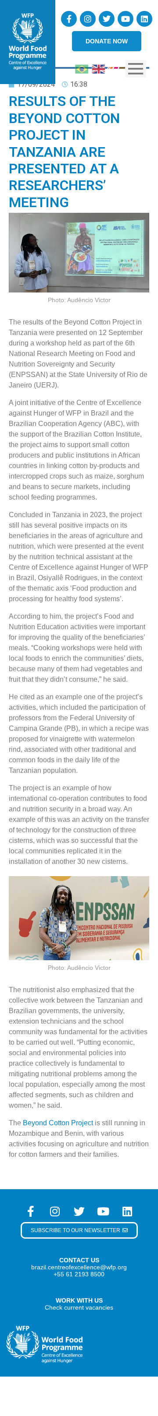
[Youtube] (125, 19)
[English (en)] (98, 68)
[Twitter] (107, 19)
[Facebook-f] (69, 19)
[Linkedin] (144, 19)
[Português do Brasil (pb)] (81, 68)
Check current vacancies (79, 1307)
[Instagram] (88, 19)
